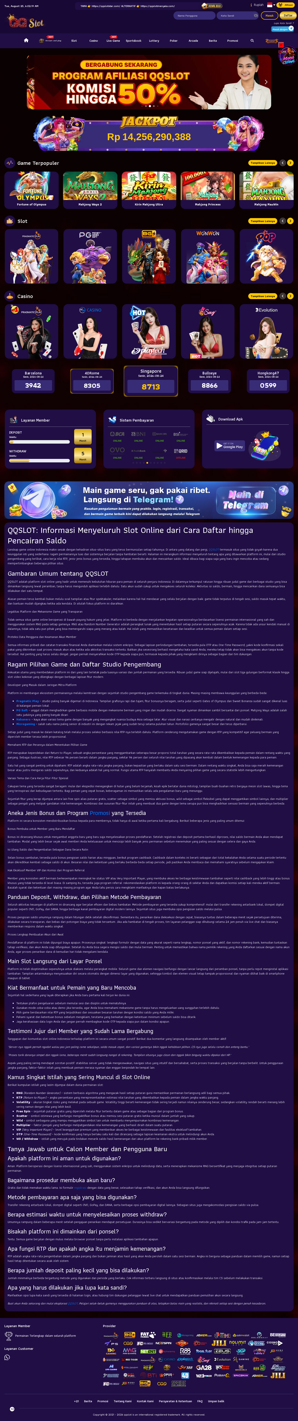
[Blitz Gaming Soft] (149, 256)
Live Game (113, 40)
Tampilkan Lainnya (263, 163)
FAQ (200, 1401)
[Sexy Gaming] (208, 331)
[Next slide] (290, 163)
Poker (174, 40)
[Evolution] (266, 331)
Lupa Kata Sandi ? (284, 23)
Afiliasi (289, 5)
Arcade (193, 40)
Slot (74, 40)
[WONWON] (208, 256)
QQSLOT (214, 549)
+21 (76, 1401)
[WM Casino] (90, 331)
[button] (266, 82)
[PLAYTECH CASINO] (149, 331)
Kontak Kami (145, 1401)
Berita (213, 40)
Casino (93, 40)
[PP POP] (266, 256)
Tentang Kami (123, 1401)
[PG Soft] (90, 256)
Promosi (232, 40)
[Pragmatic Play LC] (31, 331)
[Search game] (252, 41)
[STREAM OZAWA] (288, 55)
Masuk (270, 15)
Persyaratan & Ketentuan (175, 1401)
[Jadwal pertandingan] (211, 6)
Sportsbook (133, 40)
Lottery (154, 40)
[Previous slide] (282, 163)
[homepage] (26, 41)
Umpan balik (216, 1401)
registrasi (80, 1187)
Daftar (288, 15)
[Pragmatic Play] (31, 256)
